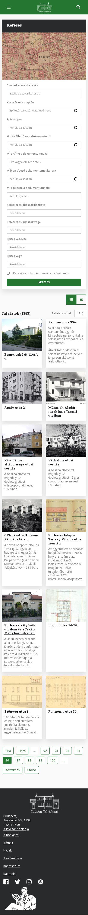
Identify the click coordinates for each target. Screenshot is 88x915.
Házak (7, 850)
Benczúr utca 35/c (62, 322)
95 (80, 751)
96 (9, 761)
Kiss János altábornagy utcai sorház (18, 464)
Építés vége (14, 256)
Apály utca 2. (15, 408)
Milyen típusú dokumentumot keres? (31, 170)
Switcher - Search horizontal (71, 300)
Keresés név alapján (20, 102)
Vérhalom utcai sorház (60, 462)
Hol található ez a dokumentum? (29, 136)
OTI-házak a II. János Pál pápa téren (21, 537)
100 (53, 760)
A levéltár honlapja (16, 829)
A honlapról (11, 835)
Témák (8, 843)
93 (57, 751)
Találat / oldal (61, 313)
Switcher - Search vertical (81, 300)
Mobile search (79, 7)
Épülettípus (14, 119)
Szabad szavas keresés (22, 85)
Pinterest (40, 882)
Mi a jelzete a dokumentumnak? (28, 188)
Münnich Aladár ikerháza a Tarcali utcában (62, 412)
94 (69, 751)
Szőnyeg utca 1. (16, 711)
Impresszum (11, 866)
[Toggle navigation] (8, 7)
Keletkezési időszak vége (24, 222)
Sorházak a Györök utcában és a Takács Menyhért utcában (20, 629)
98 (31, 760)
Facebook (6, 882)
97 (20, 760)
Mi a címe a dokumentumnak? (27, 153)
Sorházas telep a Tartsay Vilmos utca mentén (64, 539)
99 (42, 760)
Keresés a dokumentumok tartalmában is (41, 273)
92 (46, 751)
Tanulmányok (12, 858)
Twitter (17, 882)
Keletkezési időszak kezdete (26, 205)
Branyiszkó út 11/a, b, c (21, 356)
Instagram (29, 882)
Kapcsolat (9, 874)
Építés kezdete (17, 239)
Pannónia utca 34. (62, 711)
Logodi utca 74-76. (63, 625)
